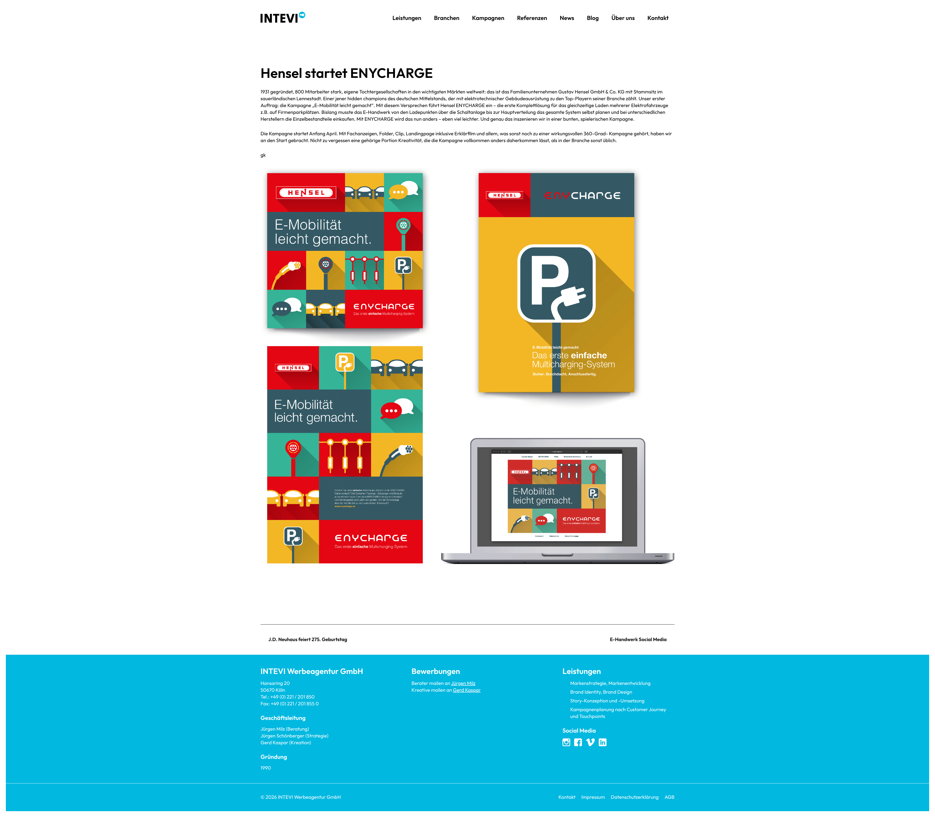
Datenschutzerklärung (635, 797)
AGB (669, 797)
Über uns (623, 18)
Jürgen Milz (463, 683)
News (567, 18)
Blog (593, 18)
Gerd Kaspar (467, 690)
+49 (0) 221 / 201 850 (292, 697)
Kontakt (658, 18)
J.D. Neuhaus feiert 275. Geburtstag (307, 639)
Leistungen (407, 18)
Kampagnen (488, 18)
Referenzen (532, 18)
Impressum (593, 797)
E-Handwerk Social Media (638, 639)
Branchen (446, 18)
